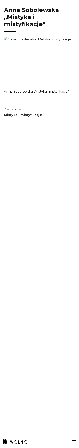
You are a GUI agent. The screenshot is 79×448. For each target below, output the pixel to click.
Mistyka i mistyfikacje (23, 116)
